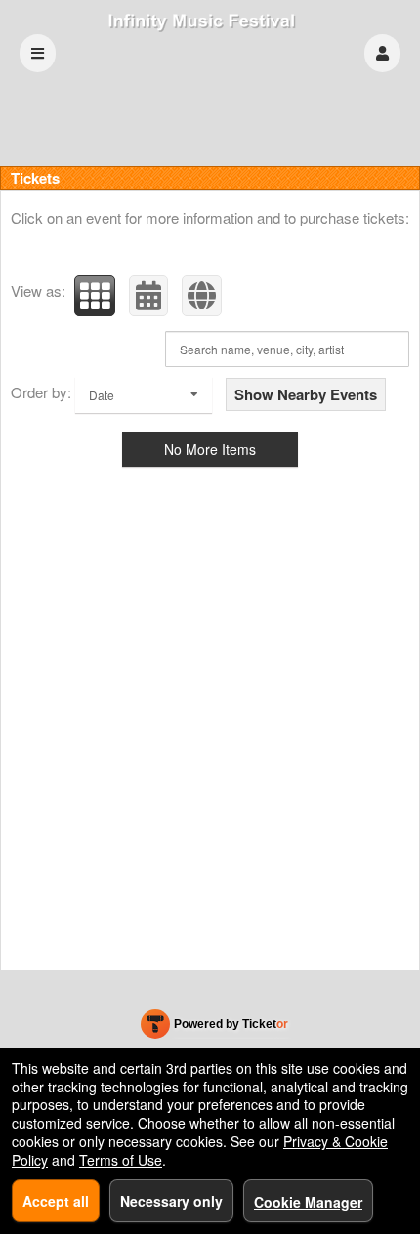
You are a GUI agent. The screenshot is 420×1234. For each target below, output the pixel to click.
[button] (382, 53)
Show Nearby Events (305, 394)
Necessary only (171, 1201)
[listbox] (143, 395)
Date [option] (101, 395)
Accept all (55, 1201)
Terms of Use (120, 1160)
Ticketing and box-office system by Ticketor (214, 1028)
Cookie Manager (308, 1202)
